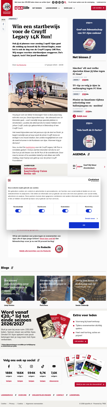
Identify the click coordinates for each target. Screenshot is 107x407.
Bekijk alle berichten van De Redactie (35, 251)
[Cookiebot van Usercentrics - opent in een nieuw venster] (90, 180)
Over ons (22, 395)
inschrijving (30, 147)
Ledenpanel (74, 395)
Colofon (3, 404)
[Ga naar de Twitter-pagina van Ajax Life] (56, 2)
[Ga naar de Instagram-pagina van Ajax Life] (59, 2)
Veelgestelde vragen (41, 395)
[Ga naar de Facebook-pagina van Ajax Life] (53, 2)
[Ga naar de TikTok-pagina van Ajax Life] (62, 2)
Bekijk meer (82, 116)
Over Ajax (68, 8)
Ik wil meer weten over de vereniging (81, 2)
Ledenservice (101, 2)
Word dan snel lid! (47, 239)
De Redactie (21, 65)
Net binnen (37, 8)
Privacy (12, 404)
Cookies (20, 404)
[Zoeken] (65, 2)
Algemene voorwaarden (34, 404)
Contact (60, 395)
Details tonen (90, 218)
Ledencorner (51, 8)
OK (84, 225)
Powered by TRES (99, 404)
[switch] (42, 210)
